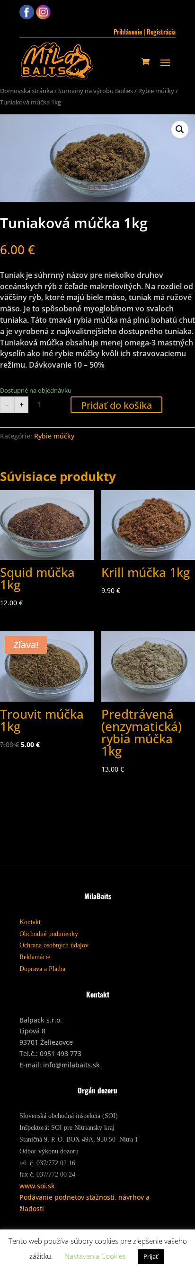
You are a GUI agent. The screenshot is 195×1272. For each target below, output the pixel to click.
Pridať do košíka (116, 405)
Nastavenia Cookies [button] (95, 1256)
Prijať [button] (150, 1256)
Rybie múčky (156, 90)
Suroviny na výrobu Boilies (95, 90)
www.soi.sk (37, 1185)
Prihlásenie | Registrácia (145, 31)
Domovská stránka (26, 90)
